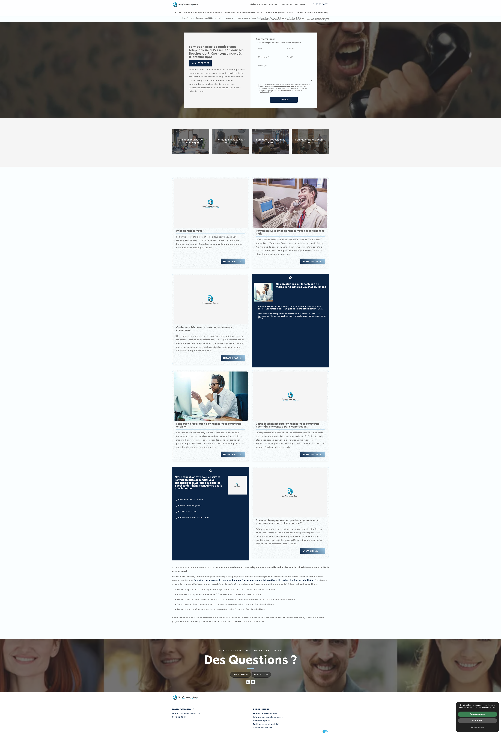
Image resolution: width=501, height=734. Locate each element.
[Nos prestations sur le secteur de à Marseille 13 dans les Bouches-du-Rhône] (263, 292)
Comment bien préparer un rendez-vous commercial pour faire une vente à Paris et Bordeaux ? (288, 425)
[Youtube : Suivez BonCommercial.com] (253, 682)
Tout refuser (477, 720)
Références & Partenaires (263, 4)
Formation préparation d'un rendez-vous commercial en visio (209, 425)
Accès (178, 722)
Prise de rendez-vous (189, 230)
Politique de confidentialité (266, 724)
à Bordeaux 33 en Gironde (190, 499)
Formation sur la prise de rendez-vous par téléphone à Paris (290, 232)
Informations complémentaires (267, 717)
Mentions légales (261, 720)
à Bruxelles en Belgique (189, 505)
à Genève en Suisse (187, 511)
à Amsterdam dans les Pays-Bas (193, 517)
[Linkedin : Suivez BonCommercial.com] (248, 682)
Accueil (178, 12)
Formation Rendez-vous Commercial (242, 12)
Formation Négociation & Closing (312, 12)
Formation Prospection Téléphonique (202, 12)
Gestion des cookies (262, 727)
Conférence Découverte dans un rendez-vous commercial (204, 329)
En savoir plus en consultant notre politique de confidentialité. (281, 91)
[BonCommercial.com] (185, 4)
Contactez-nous (240, 674)
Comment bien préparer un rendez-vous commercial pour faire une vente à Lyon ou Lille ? (288, 522)
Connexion (286, 4)
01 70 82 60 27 (320, 4)
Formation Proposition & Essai (279, 12)
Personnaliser (477, 727)
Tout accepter (477, 714)
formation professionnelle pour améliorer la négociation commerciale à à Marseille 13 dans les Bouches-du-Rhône (253, 580)
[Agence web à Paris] (326, 731)
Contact (302, 4)
